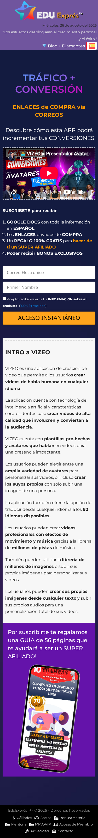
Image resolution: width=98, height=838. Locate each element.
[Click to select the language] (91, 46)
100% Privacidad (32, 306)
